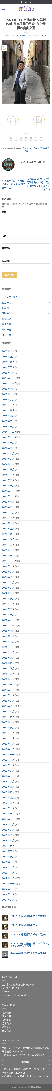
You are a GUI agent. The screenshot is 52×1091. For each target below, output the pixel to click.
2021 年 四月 (8, 663)
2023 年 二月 (8, 544)
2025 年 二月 (8, 421)
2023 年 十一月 (9, 496)
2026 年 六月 (8, 351)
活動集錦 (6, 313)
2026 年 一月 (8, 372)
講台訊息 (6, 1016)
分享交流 (6, 1023)
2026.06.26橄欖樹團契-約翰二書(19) (28, 916)
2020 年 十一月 (9, 690)
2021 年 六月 (8, 652)
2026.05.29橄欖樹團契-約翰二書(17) (28, 952)
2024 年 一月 (8, 485)
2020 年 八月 (8, 706)
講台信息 (6, 335)
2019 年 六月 (8, 781)
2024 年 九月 (8, 448)
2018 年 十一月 (9, 819)
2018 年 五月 (8, 851)
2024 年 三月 (8, 474)
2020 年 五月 (8, 722)
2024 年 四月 (8, 469)
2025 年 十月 (8, 388)
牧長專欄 (6, 324)
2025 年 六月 (8, 399)
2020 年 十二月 (9, 684)
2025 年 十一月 (9, 383)
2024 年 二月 (8, 480)
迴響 (4, 212)
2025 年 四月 (8, 410)
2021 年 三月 (8, 668)
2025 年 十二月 (9, 378)
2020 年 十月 (8, 695)
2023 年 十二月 (9, 491)
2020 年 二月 (8, 738)
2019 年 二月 (8, 802)
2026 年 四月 (8, 361)
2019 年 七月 (8, 776)
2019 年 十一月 (9, 754)
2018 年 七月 (8, 840)
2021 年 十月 (8, 630)
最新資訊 (6, 1030)
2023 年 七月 (8, 518)
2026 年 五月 (8, 356)
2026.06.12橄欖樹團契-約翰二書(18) (28, 934)
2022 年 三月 (8, 603)
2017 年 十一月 (9, 883)
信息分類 (6, 302)
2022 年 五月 (8, 593)
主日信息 (33, 148)
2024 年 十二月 (9, 431)
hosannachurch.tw (37, 36)
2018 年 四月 (8, 856)
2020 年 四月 (8, 727)
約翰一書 (6, 329)
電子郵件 (6, 248)
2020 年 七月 (8, 711)
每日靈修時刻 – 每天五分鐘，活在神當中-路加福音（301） (13, 184)
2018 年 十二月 (9, 813)
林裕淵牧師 (42, 148)
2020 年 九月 (8, 700)
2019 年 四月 (8, 792)
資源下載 (6, 1019)
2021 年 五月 (8, 657)
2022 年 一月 (8, 614)
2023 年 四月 (8, 534)
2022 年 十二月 (9, 555)
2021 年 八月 (8, 641)
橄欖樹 (5, 308)
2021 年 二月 (8, 673)
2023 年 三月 (8, 539)
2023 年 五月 (8, 528)
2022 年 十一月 (9, 560)
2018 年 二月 (8, 867)
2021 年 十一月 (9, 625)
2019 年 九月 (8, 765)
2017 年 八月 (8, 899)
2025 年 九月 (8, 394)
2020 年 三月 (8, 733)
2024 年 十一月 (9, 437)
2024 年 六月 (8, 458)
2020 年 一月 (8, 743)
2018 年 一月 (8, 872)
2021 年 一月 (8, 679)
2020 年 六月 (8, 716)
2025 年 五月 (8, 405)
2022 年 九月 (8, 571)
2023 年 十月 (8, 501)
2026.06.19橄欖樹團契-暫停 (24, 925)
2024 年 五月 (8, 464)
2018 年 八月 (8, 835)
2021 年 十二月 (9, 620)
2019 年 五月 (8, 786)
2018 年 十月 (8, 824)
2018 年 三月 (8, 862)
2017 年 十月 (8, 889)
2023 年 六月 (8, 523)
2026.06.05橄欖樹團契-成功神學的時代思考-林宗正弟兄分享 (29, 944)
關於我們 (6, 1012)
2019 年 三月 (8, 797)
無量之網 (6, 318)
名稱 (4, 236)
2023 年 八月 (8, 512)
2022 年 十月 (8, 566)
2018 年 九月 (8, 829)
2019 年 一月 (8, 808)
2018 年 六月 (8, 846)
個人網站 (6, 261)
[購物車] (30, 2)
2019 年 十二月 (9, 749)
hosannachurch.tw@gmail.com (16, 995)
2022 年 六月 (8, 587)
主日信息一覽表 (10, 297)
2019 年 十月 (8, 759)
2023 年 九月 (8, 507)
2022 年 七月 (8, 582)
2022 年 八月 (8, 577)
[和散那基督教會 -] (26, 9)
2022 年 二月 (8, 609)
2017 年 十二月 (9, 878)
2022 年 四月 (8, 598)
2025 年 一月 (8, 426)
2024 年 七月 (8, 453)
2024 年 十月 (8, 442)
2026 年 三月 (8, 367)
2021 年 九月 (8, 636)
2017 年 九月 (8, 894)
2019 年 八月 (8, 770)
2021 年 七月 (8, 647)
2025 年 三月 (8, 415)
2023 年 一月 (8, 550)
